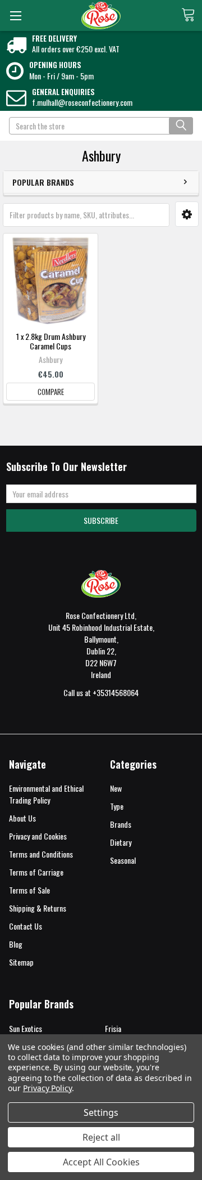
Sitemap (21, 962)
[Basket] (191, 15)
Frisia (113, 1028)
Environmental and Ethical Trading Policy (46, 794)
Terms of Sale (29, 890)
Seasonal (123, 860)
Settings (101, 1112)
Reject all (101, 1137)
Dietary (120, 842)
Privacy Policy (47, 1088)
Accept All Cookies (101, 1162)
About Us (22, 818)
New (116, 788)
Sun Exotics (25, 1028)
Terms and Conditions (41, 854)
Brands (120, 824)
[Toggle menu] (15, 15)
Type (116, 806)
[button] (187, 214)
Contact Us (25, 926)
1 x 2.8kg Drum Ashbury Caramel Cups (50, 341)
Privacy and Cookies (38, 836)
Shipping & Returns (37, 908)
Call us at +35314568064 (101, 692)
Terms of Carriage (36, 872)
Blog (15, 944)
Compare (51, 391)
